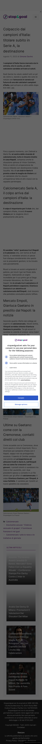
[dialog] (21, 372)
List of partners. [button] (25, 380)
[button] (21, 367)
